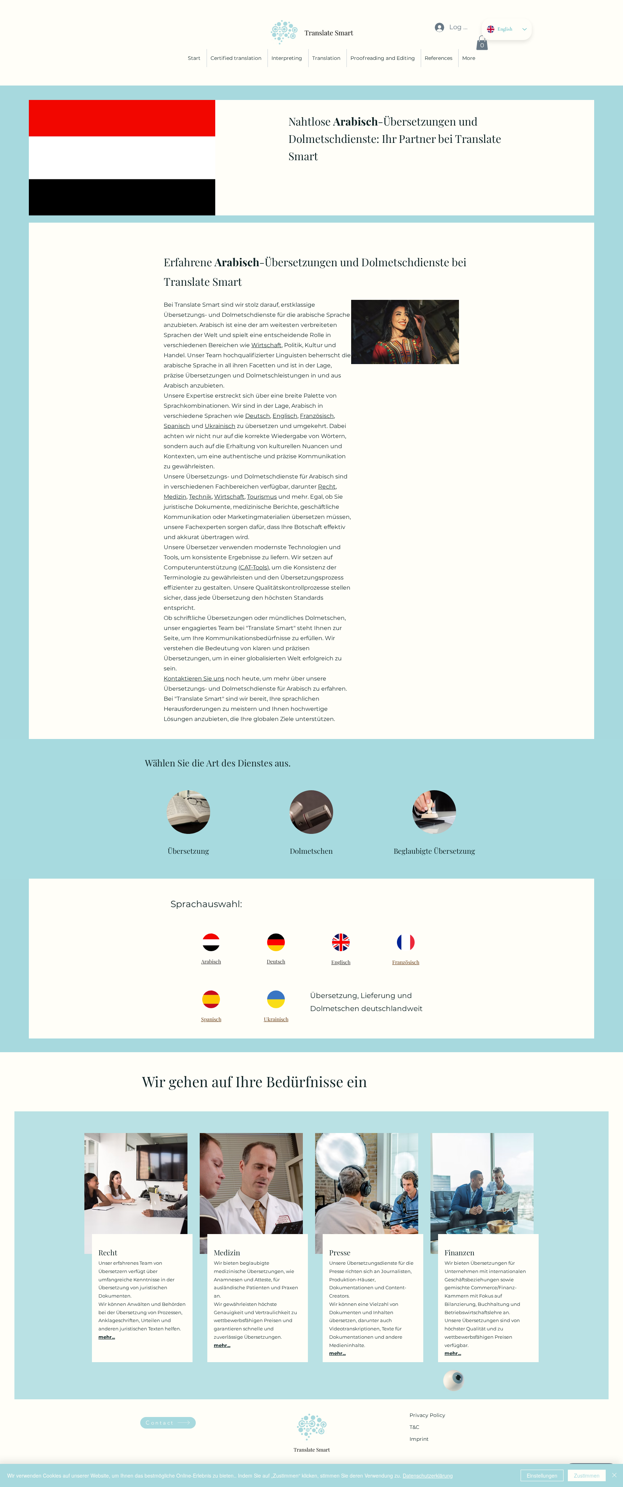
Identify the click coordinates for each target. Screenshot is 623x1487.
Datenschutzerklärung (428, 1475)
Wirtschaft (266, 345)
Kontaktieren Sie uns (194, 678)
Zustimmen (587, 1475)
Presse (339, 1252)
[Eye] (454, 1380)
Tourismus (262, 496)
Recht (327, 486)
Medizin (175, 496)
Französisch (317, 415)
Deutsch (257, 415)
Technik (200, 496)
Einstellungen (542, 1475)
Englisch (285, 415)
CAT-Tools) (254, 567)
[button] (482, 42)
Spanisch (177, 426)
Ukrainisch (220, 426)
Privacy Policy (427, 1415)
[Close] (614, 1475)
